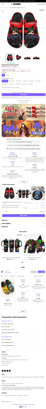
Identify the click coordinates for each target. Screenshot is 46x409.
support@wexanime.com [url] (9, 361)
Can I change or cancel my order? (8, 329)
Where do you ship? (5, 326)
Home (2, 7)
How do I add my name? (6, 339)
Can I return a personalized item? (8, 345)
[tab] (22, 262)
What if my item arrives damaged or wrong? (10, 332)
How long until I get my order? (7, 323)
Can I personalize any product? (8, 342)
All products (6, 7)
